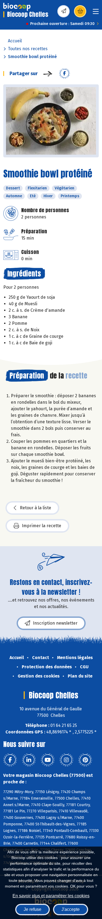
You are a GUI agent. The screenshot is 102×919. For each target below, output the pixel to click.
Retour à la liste (35, 507)
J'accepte (70, 909)
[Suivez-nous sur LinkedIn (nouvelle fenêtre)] (29, 760)
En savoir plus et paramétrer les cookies (51, 895)
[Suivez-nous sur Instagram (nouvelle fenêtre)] (66, 760)
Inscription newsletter (55, 623)
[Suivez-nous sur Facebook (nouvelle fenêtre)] (10, 760)
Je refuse (32, 909)
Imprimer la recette (41, 525)
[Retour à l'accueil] (16, 7)
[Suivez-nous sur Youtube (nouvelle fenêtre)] (47, 760)
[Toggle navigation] (96, 13)
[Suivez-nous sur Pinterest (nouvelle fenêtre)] (85, 760)
